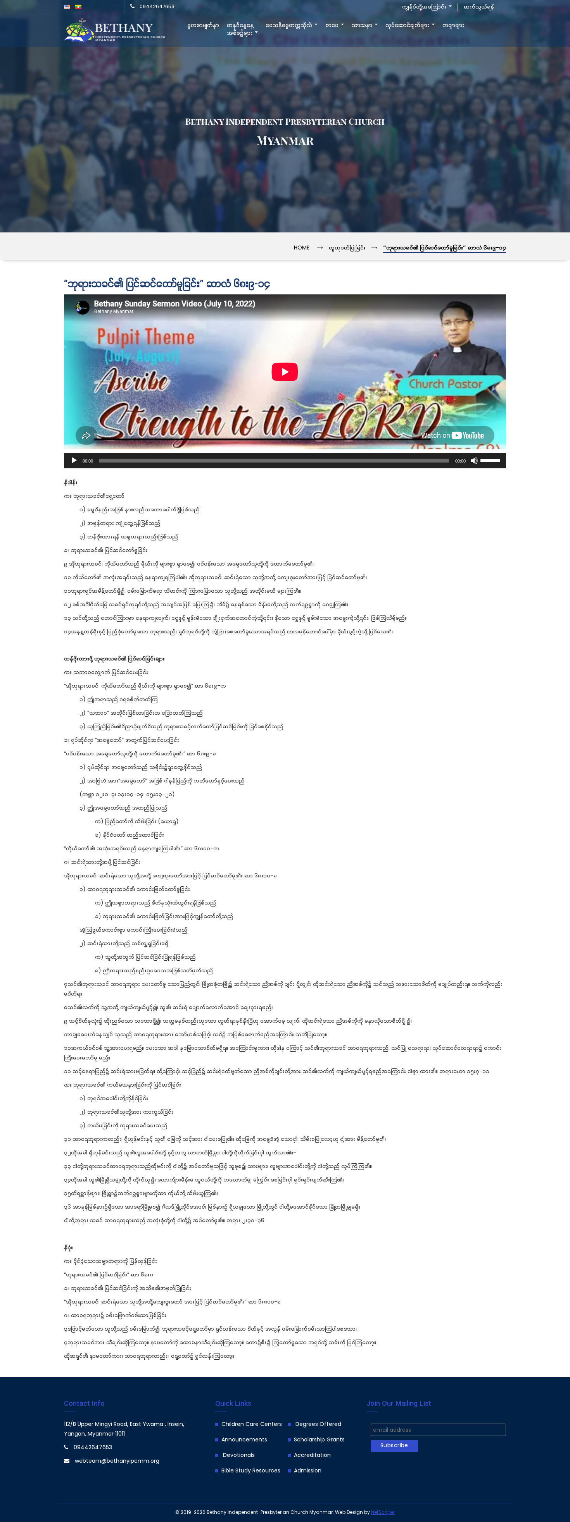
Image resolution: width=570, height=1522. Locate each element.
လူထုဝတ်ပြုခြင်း (347, 248)
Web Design (349, 1512)
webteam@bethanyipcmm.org (117, 1461)
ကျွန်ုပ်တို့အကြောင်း (425, 7)
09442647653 (157, 6)
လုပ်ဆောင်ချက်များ (408, 25)
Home (301, 248)
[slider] (491, 460)
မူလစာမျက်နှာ (203, 25)
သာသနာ (363, 25)
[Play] (74, 460)
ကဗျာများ (453, 25)
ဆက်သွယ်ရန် (479, 7)
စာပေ (332, 25)
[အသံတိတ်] (474, 460)
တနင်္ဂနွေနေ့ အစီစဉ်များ (240, 29)
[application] (285, 460)
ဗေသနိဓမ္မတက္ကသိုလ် (290, 25)
